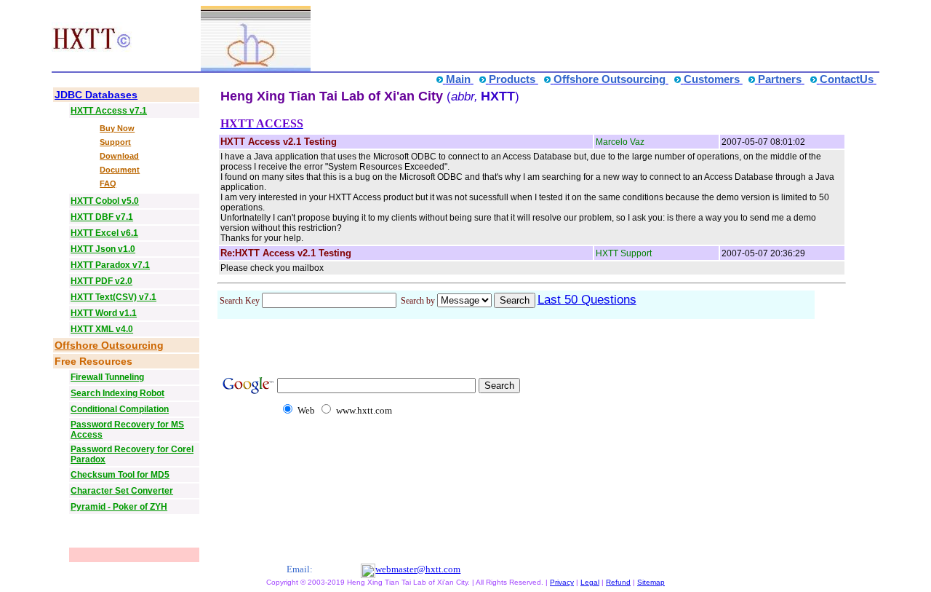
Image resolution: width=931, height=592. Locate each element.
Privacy (562, 582)
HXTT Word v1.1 (104, 313)
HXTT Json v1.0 (103, 249)
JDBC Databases (96, 94)
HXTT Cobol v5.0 (105, 201)
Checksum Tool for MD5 (120, 475)
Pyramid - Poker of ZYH (119, 507)
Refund (618, 582)
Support (115, 142)
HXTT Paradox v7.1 (110, 265)
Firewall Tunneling (107, 377)
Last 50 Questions (587, 300)
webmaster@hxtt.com (417, 569)
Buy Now (117, 128)
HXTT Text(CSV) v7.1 (113, 297)
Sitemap (651, 582)
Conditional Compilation (120, 409)
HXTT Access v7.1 (109, 111)
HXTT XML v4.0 (102, 329)
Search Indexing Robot (117, 393)
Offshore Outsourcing (109, 345)
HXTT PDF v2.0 (101, 281)
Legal (589, 582)
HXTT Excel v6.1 (104, 233)
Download (119, 155)
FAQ (108, 183)
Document (120, 169)
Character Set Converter (122, 491)
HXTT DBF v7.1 (102, 217)
